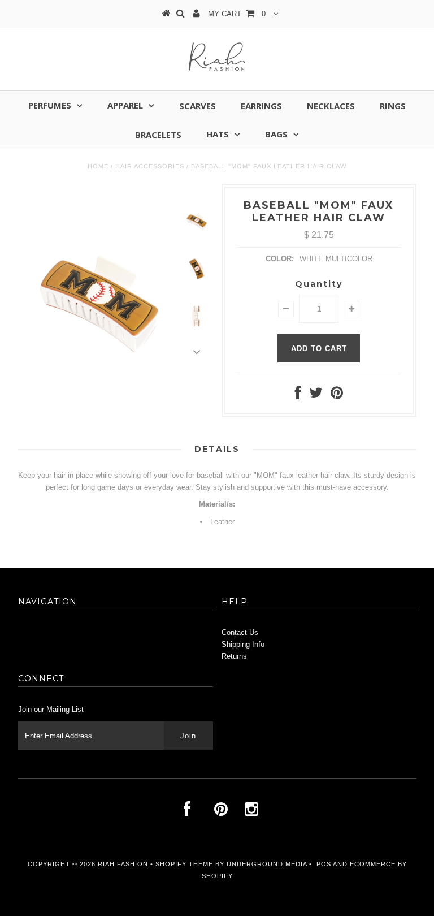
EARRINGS (261, 105)
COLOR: (280, 258)
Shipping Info (243, 644)
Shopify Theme (184, 864)
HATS (217, 134)
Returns (234, 656)
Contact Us (240, 632)
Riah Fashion (123, 864)
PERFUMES (49, 105)
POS (323, 864)
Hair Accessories (149, 166)
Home (98, 166)
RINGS (393, 105)
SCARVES (197, 105)
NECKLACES (331, 105)
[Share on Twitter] (316, 395)
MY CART (237, 14)
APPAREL (125, 105)
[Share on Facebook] (298, 395)
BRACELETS (158, 134)
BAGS (276, 134)
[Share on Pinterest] (337, 395)
